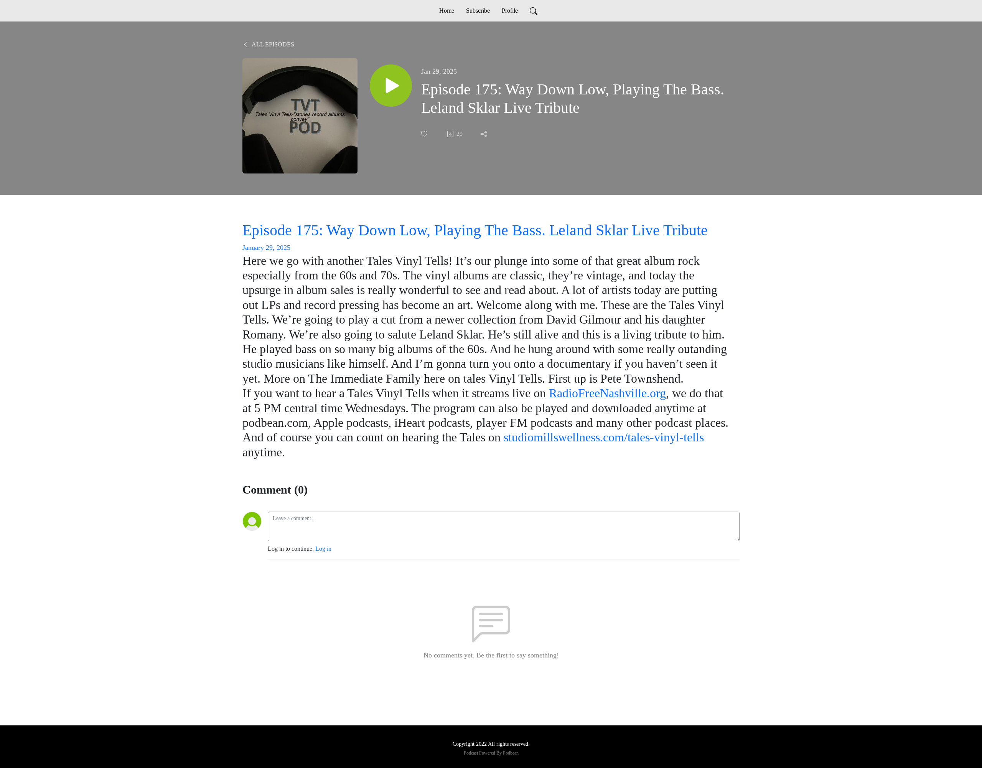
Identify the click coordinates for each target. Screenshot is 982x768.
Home (446, 10)
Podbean (511, 753)
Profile (510, 10)
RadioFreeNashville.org (607, 393)
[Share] (484, 134)
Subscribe (478, 10)
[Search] (533, 10)
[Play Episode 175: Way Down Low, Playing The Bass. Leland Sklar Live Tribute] (391, 85)
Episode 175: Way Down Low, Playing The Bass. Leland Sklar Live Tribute (475, 230)
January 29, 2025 (266, 247)
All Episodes (272, 44)
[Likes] (425, 134)
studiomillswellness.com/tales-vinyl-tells (604, 437)
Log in (323, 548)
